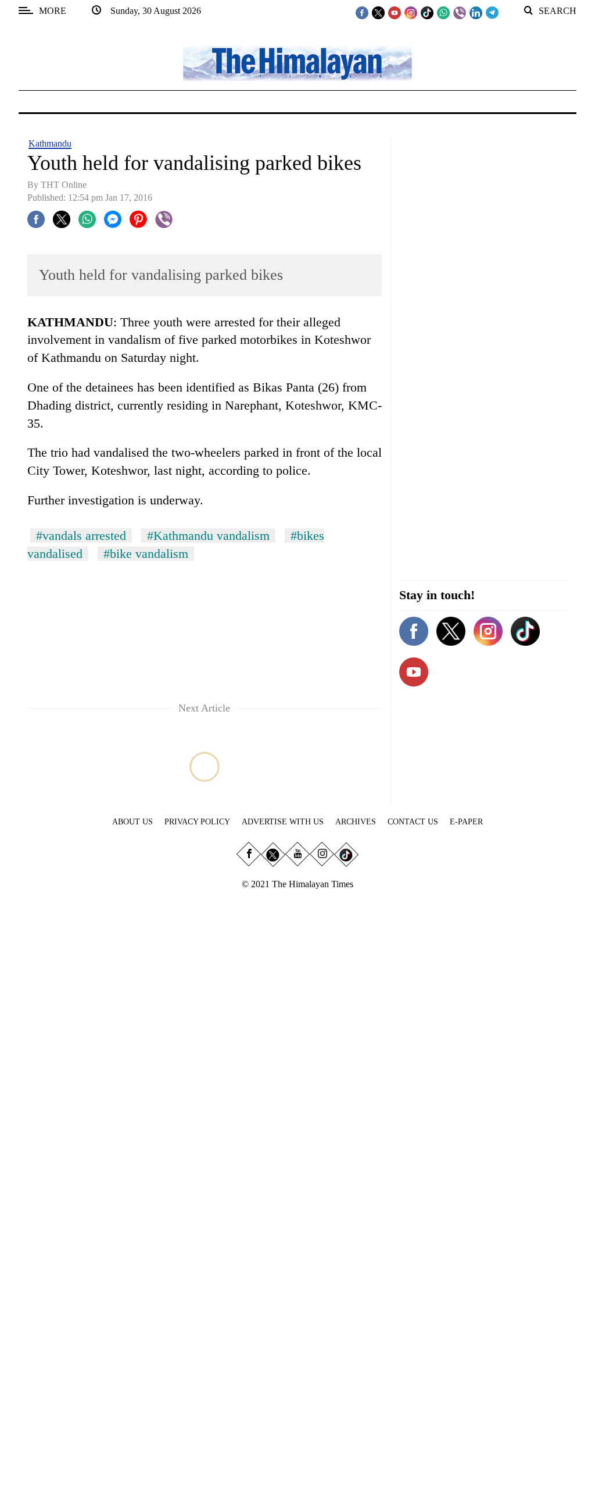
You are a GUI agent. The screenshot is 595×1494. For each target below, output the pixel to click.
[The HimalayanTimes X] (378, 12)
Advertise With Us (283, 821)
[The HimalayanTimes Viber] (459, 12)
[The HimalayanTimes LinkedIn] (475, 12)
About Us (132, 821)
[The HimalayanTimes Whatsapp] (443, 12)
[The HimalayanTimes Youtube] (394, 12)
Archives (355, 821)
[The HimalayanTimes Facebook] (362, 12)
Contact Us (413, 821)
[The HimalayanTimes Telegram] (492, 12)
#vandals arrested (81, 535)
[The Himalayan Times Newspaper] (297, 62)
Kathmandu (49, 143)
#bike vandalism (145, 553)
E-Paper (466, 821)
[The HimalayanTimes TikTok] (427, 12)
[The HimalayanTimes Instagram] (410, 12)
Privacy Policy (197, 821)
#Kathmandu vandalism (208, 535)
